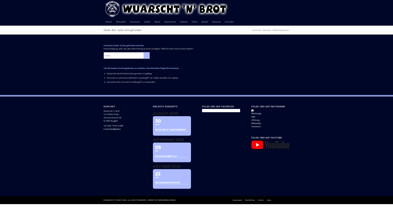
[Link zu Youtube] (287, 200)
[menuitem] (109, 21)
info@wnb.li (115, 129)
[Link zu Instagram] (282, 200)
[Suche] (287, 21)
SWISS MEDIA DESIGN (166, 200)
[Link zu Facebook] (278, 200)
